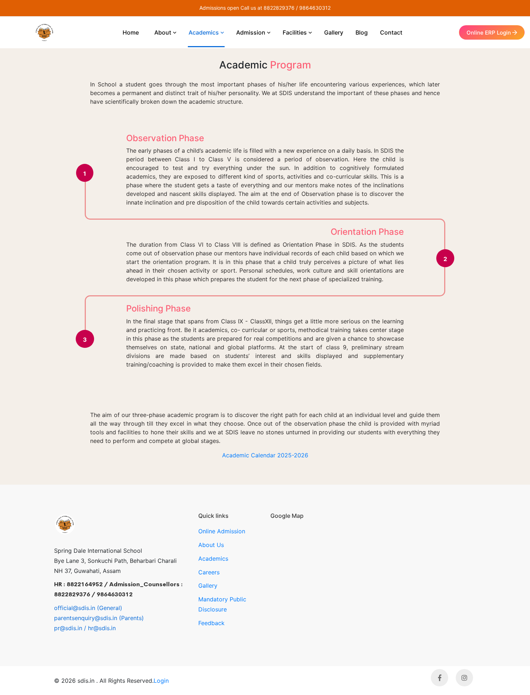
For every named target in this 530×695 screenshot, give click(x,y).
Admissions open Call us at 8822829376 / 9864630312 (265, 8)
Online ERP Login (489, 32)
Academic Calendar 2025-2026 (265, 455)
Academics (213, 558)
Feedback (211, 623)
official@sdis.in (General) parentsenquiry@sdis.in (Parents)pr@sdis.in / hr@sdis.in (99, 618)
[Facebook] (439, 677)
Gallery (207, 585)
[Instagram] (464, 677)
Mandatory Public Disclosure (222, 604)
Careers (209, 572)
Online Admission (221, 531)
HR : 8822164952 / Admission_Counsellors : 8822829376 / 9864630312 (118, 589)
